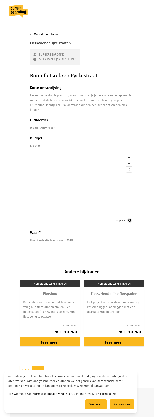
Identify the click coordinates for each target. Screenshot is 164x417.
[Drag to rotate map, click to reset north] (129, 169)
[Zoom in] (129, 158)
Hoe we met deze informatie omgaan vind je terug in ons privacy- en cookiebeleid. (62, 394)
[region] (82, 189)
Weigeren (95, 404)
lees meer (50, 342)
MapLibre (121, 220)
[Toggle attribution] (129, 220)
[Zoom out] (129, 163)
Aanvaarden (122, 404)
